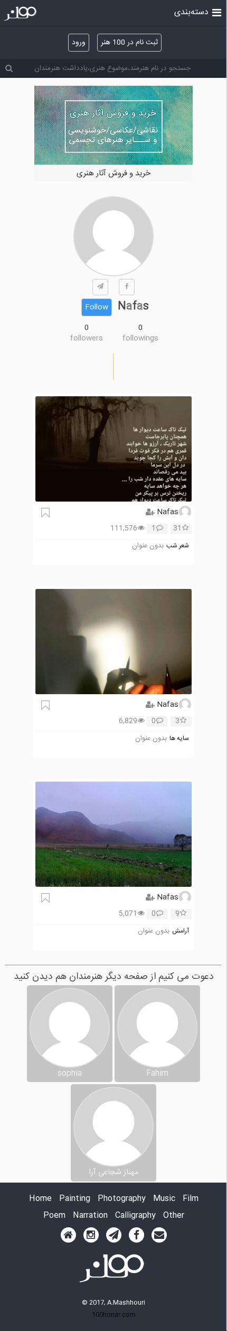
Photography (122, 1199)
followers (86, 338)
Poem (54, 1216)
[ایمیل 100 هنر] (159, 1235)
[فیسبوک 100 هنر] (136, 1235)
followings (140, 338)
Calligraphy (135, 1216)
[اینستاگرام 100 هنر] (91, 1235)
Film (190, 1199)
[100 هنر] (21, 13)
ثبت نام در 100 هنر (129, 42)
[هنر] (216, 12)
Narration (90, 1216)
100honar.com (114, 1314)
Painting (74, 1199)
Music (164, 1199)
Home (40, 1199)
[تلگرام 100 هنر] (113, 1235)
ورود (79, 42)
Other (173, 1216)
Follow (96, 307)
